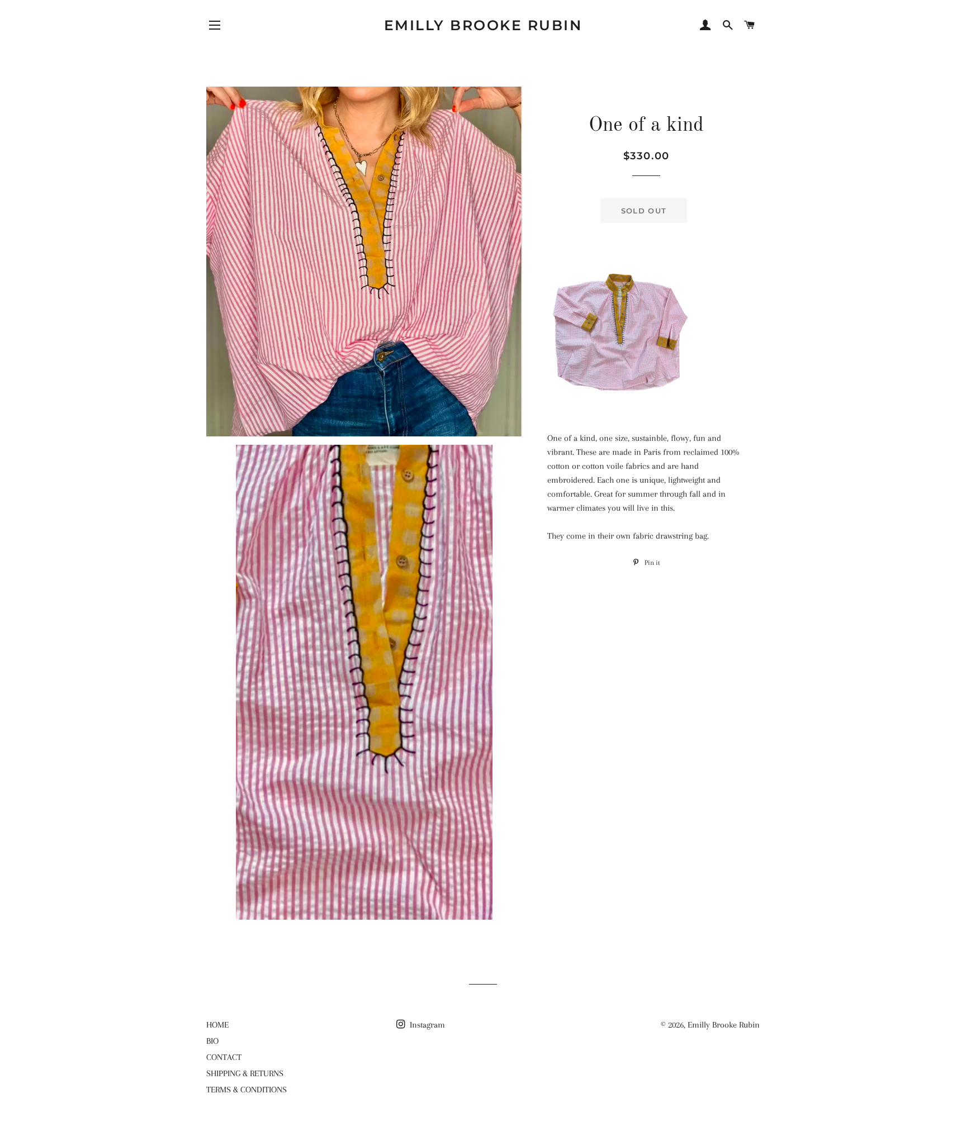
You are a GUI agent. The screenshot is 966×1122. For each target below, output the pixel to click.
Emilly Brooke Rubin (483, 25)
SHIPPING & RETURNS (244, 1073)
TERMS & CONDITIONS (246, 1090)
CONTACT (224, 1057)
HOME (217, 1025)
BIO (212, 1041)
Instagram (426, 1025)
